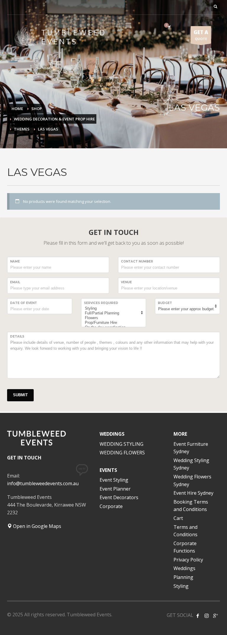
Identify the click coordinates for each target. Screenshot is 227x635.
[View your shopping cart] (169, 26)
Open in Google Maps (36, 526)
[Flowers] (112, 318)
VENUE (126, 282)
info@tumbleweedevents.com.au (43, 483)
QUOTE (201, 35)
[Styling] (112, 308)
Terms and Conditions (185, 531)
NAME (15, 261)
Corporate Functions (185, 547)
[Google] (215, 615)
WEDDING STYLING (121, 444)
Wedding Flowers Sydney (192, 480)
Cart (178, 518)
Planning (183, 577)
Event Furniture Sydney (191, 448)
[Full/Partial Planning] (112, 313)
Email (15, 282)
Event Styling (114, 480)
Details (17, 336)
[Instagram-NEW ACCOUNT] (206, 615)
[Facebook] (197, 615)
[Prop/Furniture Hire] (112, 322)
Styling (181, 586)
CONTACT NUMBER (137, 261)
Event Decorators (119, 497)
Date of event (23, 303)
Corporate (111, 506)
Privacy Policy (188, 559)
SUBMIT (20, 395)
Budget (165, 303)
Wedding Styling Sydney (191, 464)
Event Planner (115, 489)
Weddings (184, 568)
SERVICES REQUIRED (101, 303)
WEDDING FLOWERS (122, 452)
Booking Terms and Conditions (191, 506)
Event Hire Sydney (193, 493)
